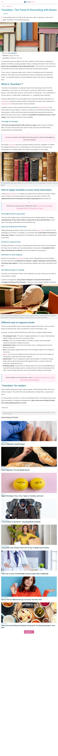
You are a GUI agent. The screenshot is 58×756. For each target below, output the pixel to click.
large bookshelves (11, 193)
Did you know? (5, 468)
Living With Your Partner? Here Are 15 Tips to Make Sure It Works (25, 548)
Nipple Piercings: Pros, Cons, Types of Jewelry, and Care (22, 496)
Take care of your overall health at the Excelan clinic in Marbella (24, 574)
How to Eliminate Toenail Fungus (13, 444)
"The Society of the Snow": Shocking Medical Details (21, 522)
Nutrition (4, 623)
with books (12, 144)
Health (3, 572)
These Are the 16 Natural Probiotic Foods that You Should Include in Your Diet (28, 626)
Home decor (10, 6)
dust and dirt (20, 258)
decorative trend (6, 104)
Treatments (4, 442)
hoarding (4, 101)
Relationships (5, 546)
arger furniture (41, 230)
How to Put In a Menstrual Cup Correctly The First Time (21, 600)
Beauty (3, 494)
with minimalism (43, 107)
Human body (4, 598)
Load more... (29, 632)
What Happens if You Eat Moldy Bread (15, 470)
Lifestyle (3, 6)
